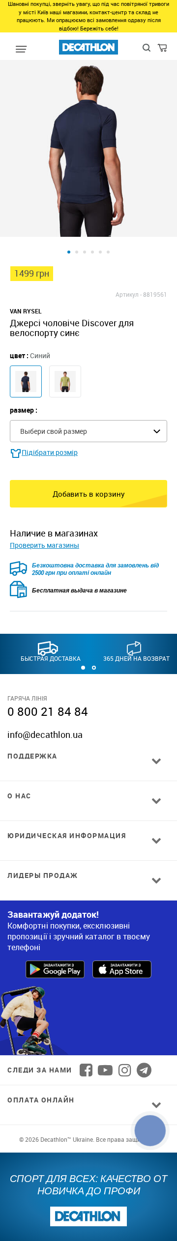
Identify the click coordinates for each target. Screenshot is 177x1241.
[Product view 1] (68, 252)
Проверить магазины (44, 545)
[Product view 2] (76, 252)
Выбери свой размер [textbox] (53, 431)
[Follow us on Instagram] (124, 1070)
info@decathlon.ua (45, 734)
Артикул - (129, 294)
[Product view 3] (84, 252)
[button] (83, 667)
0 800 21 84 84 (47, 711)
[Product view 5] (100, 252)
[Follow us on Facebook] (86, 1070)
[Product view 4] (92, 252)
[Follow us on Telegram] (144, 1070)
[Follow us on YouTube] (105, 1070)
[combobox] (88, 431)
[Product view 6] (108, 252)
